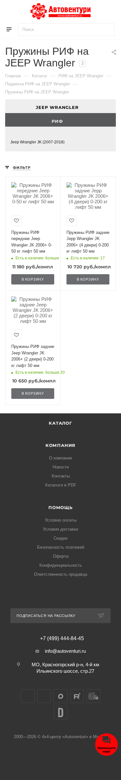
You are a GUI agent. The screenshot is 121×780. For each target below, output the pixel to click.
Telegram (44, 696)
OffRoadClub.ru (93, 696)
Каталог (60, 423)
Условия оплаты (60, 520)
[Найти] (107, 29)
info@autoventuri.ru (65, 651)
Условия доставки (60, 529)
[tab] (60, 106)
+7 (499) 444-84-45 (62, 638)
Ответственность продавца (60, 574)
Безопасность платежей (60, 547)
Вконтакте (28, 696)
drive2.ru (60, 712)
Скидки (60, 538)
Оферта (60, 556)
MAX (60, 696)
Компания (60, 445)
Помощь (60, 507)
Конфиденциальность (60, 565)
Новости (61, 467)
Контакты (61, 476)
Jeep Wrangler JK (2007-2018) (37, 142)
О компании (60, 458)
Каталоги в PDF (60, 485)
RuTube (77, 696)
